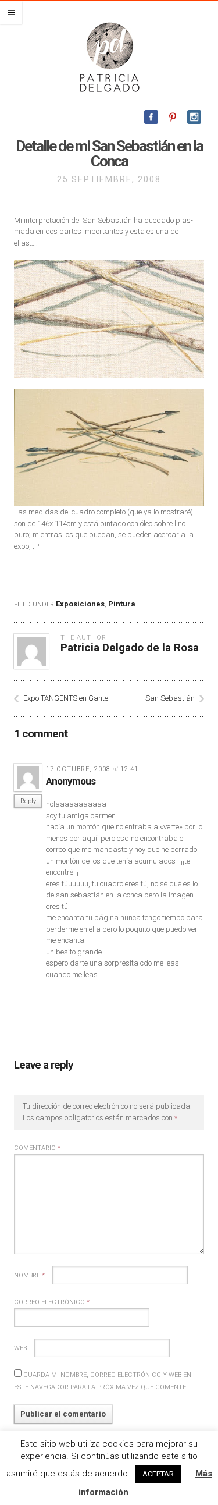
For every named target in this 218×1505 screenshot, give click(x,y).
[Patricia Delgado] (109, 56)
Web (20, 1348)
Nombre (29, 1275)
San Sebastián (170, 698)
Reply (28, 801)
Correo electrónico (52, 1302)
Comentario (37, 1148)
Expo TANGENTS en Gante (65, 698)
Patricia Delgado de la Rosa (129, 647)
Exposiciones (80, 603)
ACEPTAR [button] (158, 1473)
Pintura (121, 603)
